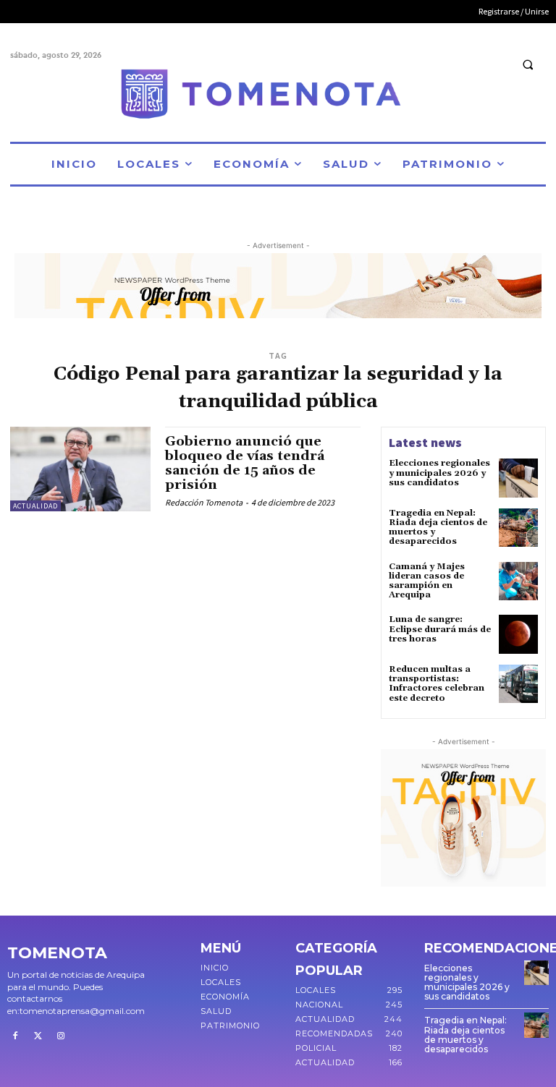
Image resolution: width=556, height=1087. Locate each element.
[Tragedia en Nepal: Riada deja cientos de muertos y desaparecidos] (518, 527)
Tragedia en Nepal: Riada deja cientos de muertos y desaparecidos (438, 527)
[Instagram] (61, 1036)
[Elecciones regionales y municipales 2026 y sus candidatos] (518, 478)
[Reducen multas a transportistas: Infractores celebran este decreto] (518, 684)
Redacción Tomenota (204, 502)
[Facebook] (15, 1036)
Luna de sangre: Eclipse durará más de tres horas (440, 629)
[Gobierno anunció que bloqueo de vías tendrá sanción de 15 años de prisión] (80, 469)
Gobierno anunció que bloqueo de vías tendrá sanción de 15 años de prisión (244, 463)
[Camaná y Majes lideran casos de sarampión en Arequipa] (518, 581)
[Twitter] (38, 1036)
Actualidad (35, 506)
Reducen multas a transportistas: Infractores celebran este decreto (436, 684)
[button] (528, 64)
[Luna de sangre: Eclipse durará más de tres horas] (518, 634)
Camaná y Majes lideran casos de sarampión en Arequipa (427, 581)
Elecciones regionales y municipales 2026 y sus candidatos (439, 472)
